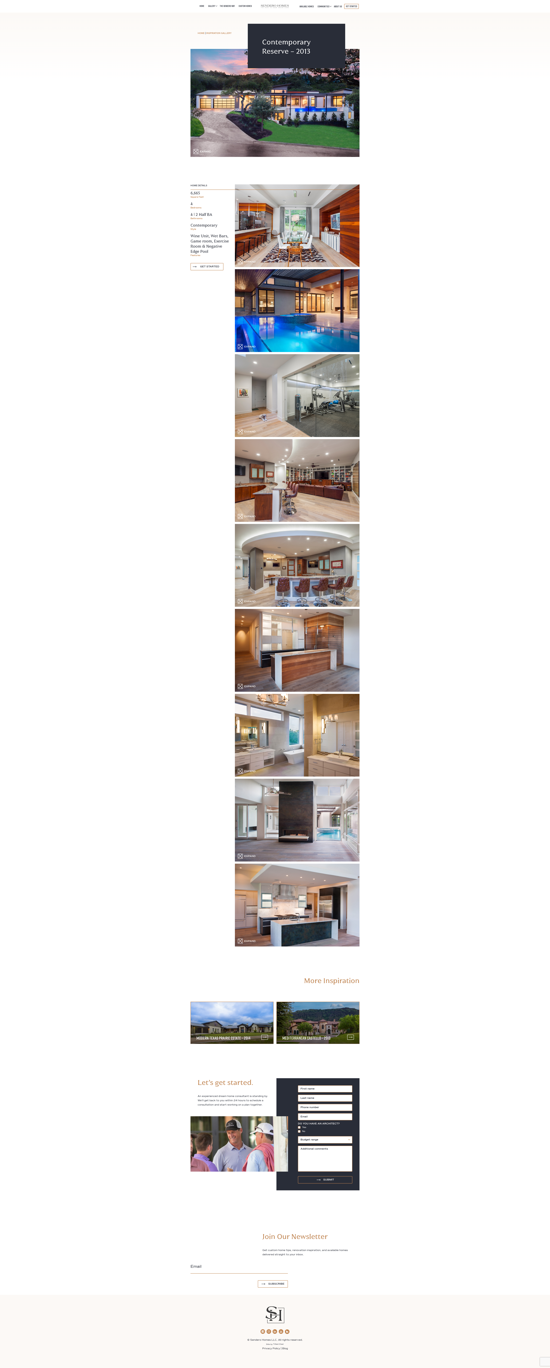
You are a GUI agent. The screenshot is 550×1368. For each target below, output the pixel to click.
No (303, 1131)
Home (202, 5)
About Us (338, 6)
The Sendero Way (227, 5)
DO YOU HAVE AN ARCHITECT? (319, 1124)
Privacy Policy (271, 1348)
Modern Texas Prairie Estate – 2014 (223, 1038)
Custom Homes (245, 5)
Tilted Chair (278, 1344)
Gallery (211, 5)
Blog (285, 1348)
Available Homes (306, 6)
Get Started (351, 6)
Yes (304, 1127)
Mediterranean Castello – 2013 (306, 1038)
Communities (323, 6)
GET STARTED (209, 266)
